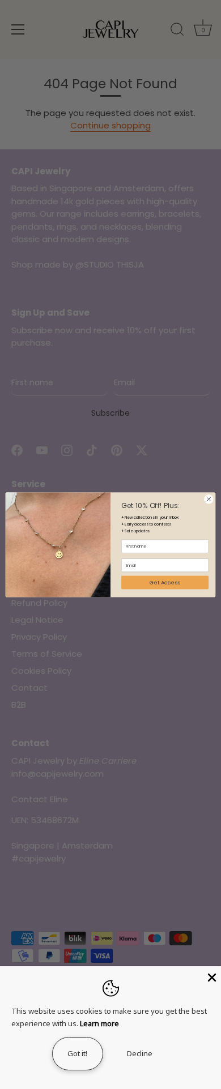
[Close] (210, 976)
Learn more (99, 1023)
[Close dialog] (209, 499)
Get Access (165, 582)
